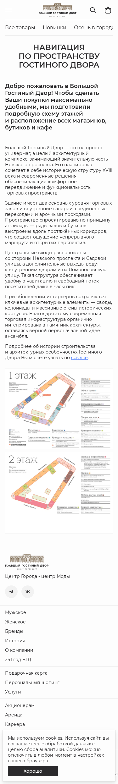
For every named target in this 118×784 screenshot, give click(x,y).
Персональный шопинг (32, 682)
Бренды (14, 631)
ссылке (79, 357)
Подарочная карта (26, 673)
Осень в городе (94, 27)
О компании (19, 650)
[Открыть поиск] (93, 10)
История (15, 641)
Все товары (20, 27)
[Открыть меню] (11, 10)
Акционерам (20, 705)
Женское (15, 622)
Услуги (13, 692)
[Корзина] (108, 10)
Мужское (15, 612)
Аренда (13, 715)
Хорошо (33, 771)
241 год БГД (18, 659)
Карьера (15, 724)
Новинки (54, 27)
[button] (11, 591)
